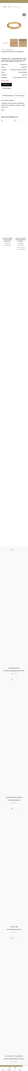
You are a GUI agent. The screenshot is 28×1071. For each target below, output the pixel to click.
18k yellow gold (12, 103)
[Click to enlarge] (4, 35)
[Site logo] (14, 6)
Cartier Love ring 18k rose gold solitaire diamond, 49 (7, 239)
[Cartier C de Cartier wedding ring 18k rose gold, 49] (20, 178)
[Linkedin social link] (11, 110)
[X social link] (8, 110)
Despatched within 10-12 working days (12, 51)
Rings (23, 105)
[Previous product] (2, 55)
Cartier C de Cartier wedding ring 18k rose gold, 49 (20, 239)
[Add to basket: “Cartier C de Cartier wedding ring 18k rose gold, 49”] (19, 234)
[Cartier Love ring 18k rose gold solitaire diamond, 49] (7, 178)
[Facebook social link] (13, 1)
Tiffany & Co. (4, 107)
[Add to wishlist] (8, 234)
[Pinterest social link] (9, 110)
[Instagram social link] (15, 1)
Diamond (18, 105)
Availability (9, 49)
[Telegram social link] (13, 110)
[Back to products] (4, 55)
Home (3, 49)
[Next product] (6, 55)
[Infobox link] (14, 611)
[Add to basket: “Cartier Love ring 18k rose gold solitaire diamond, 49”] (6, 234)
